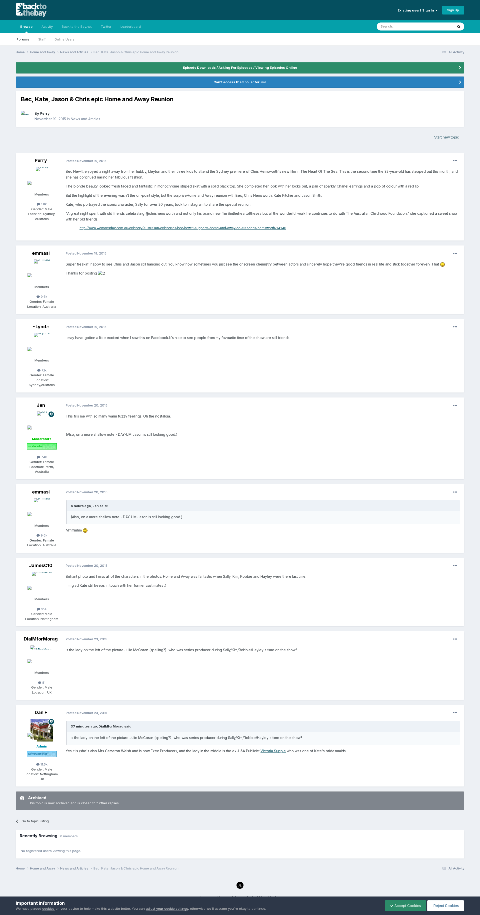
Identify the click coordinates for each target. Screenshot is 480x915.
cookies (48, 908)
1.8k (43, 204)
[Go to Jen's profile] (41, 423)
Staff (42, 39)
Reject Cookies (445, 906)
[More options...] (455, 161)
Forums (22, 39)
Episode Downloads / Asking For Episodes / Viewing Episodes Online (240, 68)
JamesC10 (40, 565)
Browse (26, 26)
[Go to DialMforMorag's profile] (41, 656)
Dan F (41, 712)
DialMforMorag (41, 639)
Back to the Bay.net (77, 26)
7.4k (43, 457)
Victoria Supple (273, 751)
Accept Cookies (407, 906)
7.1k (43, 370)
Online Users (64, 39)
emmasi (41, 253)
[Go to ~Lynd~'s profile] (41, 344)
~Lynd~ (41, 326)
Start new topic (446, 137)
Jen (41, 405)
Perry (45, 113)
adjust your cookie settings (167, 908)
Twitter (106, 26)
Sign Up (453, 10)
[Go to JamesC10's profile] (41, 583)
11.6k (44, 764)
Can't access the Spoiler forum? (240, 82)
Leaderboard (130, 26)
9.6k (43, 296)
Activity (47, 26)
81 (43, 682)
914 (43, 609)
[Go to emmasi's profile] (41, 271)
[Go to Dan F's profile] (41, 730)
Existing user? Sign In (417, 10)
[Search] (458, 26)
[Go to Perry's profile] (26, 116)
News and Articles (85, 119)
